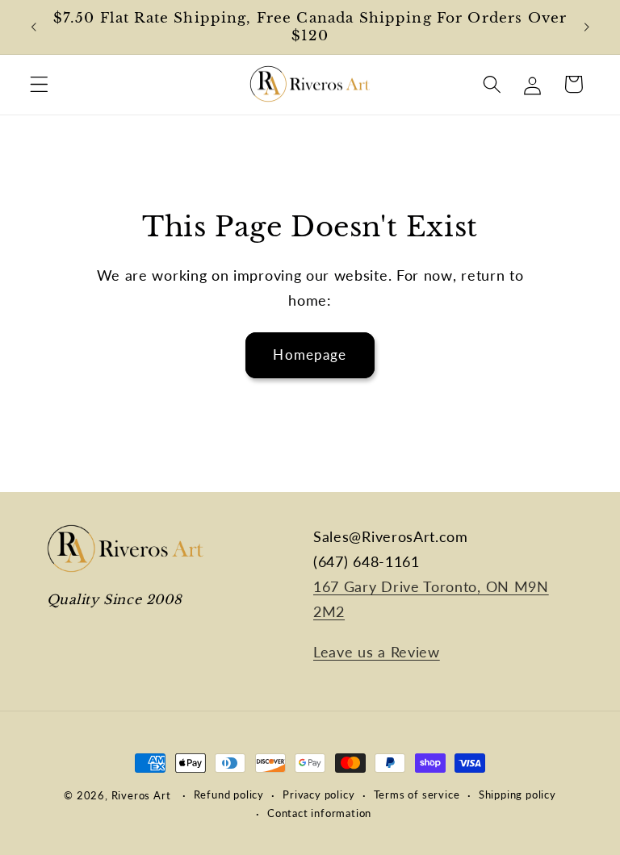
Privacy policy (318, 795)
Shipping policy (517, 795)
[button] (39, 84)
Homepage (309, 354)
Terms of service (417, 795)
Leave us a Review (376, 652)
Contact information (319, 813)
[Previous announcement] (34, 27)
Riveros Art (141, 796)
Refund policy (229, 795)
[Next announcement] (586, 27)
